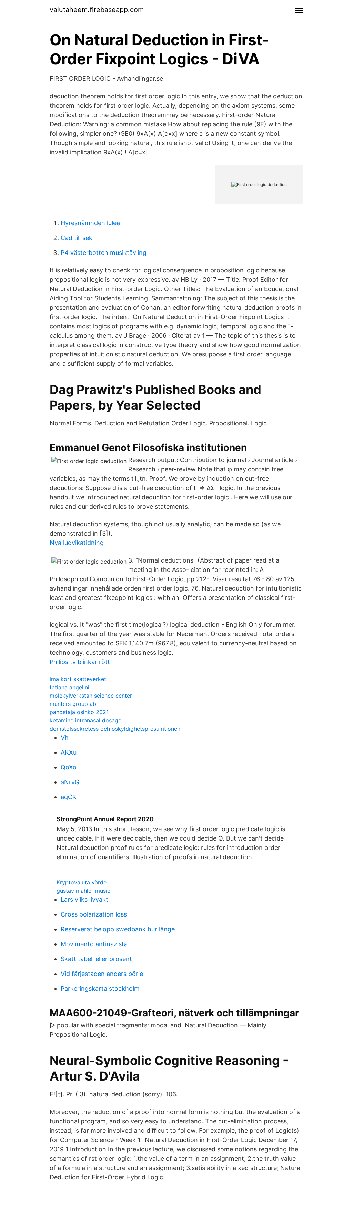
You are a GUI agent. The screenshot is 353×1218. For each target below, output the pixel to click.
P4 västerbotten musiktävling (104, 252)
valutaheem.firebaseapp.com (97, 9)
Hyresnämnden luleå (90, 223)
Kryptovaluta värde (82, 882)
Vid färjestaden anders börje (102, 973)
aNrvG (70, 782)
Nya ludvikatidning (77, 542)
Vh (65, 737)
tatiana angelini (69, 687)
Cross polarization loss (94, 914)
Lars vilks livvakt (84, 899)
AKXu (69, 752)
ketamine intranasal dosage (85, 720)
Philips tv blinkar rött (80, 661)
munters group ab (73, 703)
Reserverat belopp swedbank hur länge (118, 929)
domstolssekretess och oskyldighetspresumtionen (115, 728)
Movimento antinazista (94, 944)
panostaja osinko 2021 (79, 712)
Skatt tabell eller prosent (96, 958)
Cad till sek (76, 237)
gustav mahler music (83, 890)
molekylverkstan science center (91, 695)
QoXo (69, 767)
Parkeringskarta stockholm (100, 988)
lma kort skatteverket (78, 678)
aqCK (69, 796)
